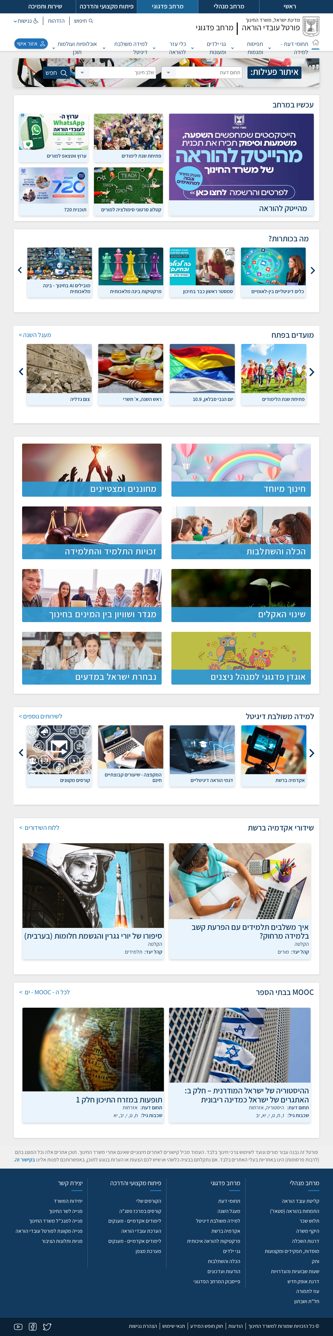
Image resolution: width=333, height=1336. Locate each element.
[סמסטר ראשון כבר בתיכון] (202, 266)
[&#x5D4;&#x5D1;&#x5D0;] (20, 268)
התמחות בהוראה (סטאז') (294, 1211)
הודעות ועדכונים (223, 1271)
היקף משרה (307, 1231)
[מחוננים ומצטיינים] (92, 470)
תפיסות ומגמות (255, 48)
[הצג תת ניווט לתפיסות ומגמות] (232, 48)
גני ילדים (231, 1251)
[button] (83, 21)
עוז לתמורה (307, 1291)
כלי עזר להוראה (177, 48)
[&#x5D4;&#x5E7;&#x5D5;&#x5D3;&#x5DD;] (313, 268)
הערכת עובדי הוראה (141, 1231)
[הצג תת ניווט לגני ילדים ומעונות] (192, 48)
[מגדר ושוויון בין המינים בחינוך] (92, 595)
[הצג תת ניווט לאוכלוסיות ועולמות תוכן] (53, 48)
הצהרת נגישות (143, 1326)
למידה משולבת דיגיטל (131, 48)
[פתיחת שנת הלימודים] (273, 368)
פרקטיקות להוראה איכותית (213, 1241)
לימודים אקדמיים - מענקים (134, 1220)
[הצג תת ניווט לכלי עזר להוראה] (154, 48)
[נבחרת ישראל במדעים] (92, 658)
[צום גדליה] (59, 368)
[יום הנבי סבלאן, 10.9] (202, 368)
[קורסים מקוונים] (59, 749)
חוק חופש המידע (206, 1326)
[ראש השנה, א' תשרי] (130, 368)
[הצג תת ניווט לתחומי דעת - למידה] (269, 48)
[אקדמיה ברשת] (273, 749)
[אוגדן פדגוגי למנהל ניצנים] (241, 658)
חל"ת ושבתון (306, 1301)
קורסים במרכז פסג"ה (140, 1211)
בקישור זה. (24, 1159)
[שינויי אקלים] (241, 595)
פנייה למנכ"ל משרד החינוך (56, 1220)
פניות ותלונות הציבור (62, 1241)
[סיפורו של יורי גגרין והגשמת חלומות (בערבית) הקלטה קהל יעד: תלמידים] (93, 885)
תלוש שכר (309, 1220)
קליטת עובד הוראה (300, 1201)
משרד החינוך (273, 20)
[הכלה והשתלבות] (241, 532)
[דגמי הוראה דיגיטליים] (202, 749)
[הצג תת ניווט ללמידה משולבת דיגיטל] (104, 48)
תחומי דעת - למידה (294, 48)
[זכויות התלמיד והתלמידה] (92, 532)
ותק (315, 1261)
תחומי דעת (229, 1201)
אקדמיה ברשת (225, 1231)
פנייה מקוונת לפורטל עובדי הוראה (49, 1231)
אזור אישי (27, 43)
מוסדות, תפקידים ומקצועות (292, 1251)
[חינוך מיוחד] (241, 470)
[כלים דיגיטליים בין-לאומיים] (273, 266)
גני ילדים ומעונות (216, 48)
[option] (273, 272)
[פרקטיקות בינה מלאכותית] (131, 266)
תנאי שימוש (173, 1326)
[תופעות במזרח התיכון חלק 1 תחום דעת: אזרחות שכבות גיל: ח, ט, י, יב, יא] (93, 1050)
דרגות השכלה (305, 1241)
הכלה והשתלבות (224, 1261)
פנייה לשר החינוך (66, 1211)
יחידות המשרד (68, 1201)
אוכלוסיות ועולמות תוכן (77, 48)
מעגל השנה (229, 1211)
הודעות (235, 1326)
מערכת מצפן (148, 1251)
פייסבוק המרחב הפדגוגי (216, 1281)
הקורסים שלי (148, 1201)
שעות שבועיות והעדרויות (295, 1271)
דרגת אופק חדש (303, 1281)
